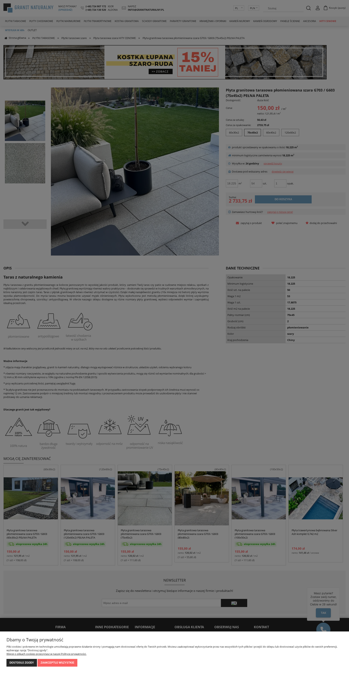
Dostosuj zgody (21, 662)
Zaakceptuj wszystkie (57, 662)
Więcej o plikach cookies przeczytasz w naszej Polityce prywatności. (46, 654)
